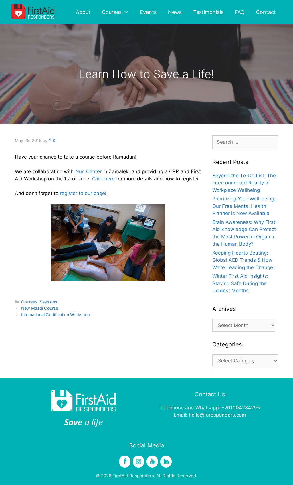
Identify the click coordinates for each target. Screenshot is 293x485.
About (83, 12)
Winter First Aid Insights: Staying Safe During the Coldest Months (240, 283)
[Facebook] (124, 462)
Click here (103, 179)
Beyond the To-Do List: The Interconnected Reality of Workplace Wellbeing (244, 183)
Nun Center (88, 171)
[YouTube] (152, 462)
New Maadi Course (39, 308)
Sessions (48, 301)
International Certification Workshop (55, 314)
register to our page (81, 193)
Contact (266, 12)
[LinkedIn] (166, 462)
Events (148, 12)
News (175, 12)
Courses (112, 12)
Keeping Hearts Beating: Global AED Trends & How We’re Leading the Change (242, 260)
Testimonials (208, 12)
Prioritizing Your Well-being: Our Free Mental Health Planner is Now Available (244, 206)
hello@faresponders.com (217, 415)
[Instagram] (138, 462)
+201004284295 (240, 408)
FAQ (240, 12)
